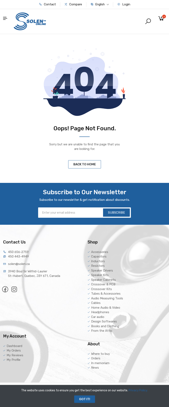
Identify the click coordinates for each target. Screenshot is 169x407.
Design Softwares (104, 321)
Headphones (100, 312)
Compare (75, 4)
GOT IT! (84, 399)
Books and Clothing (105, 326)
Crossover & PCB (103, 284)
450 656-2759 (18, 252)
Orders (95, 358)
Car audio (97, 317)
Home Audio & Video (105, 307)
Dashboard (14, 346)
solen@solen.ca (19, 264)
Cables (96, 303)
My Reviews (15, 355)
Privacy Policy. (138, 390)
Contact (49, 4)
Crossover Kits (101, 289)
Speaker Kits (100, 275)
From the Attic (101, 331)
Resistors (98, 266)
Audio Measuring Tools (107, 298)
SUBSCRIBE (116, 212)
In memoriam (100, 363)
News (95, 367)
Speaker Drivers (102, 270)
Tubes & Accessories (106, 293)
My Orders (14, 350)
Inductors (98, 261)
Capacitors (99, 256)
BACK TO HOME (84, 164)
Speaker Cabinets (103, 280)
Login (125, 4)
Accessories (99, 252)
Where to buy (100, 354)
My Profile (13, 360)
